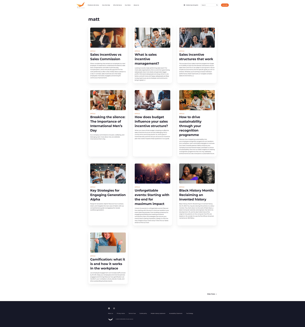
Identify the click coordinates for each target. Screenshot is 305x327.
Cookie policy (143, 313)
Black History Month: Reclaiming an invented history (196, 194)
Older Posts (212, 294)
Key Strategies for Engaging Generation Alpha (108, 194)
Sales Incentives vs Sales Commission (105, 57)
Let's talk (224, 5)
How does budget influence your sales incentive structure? (151, 121)
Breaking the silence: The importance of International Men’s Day (107, 123)
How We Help (106, 5)
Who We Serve (117, 5)
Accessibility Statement (175, 313)
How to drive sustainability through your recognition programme (190, 126)
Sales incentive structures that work (196, 57)
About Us (136, 5)
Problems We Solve (93, 5)
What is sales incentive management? (147, 59)
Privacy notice (121, 313)
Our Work (127, 5)
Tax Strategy (189, 313)
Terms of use (132, 313)
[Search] (217, 5)
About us (110, 313)
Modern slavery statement (158, 313)
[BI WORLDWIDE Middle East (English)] (80, 5)
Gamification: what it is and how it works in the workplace (107, 263)
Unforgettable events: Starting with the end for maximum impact (152, 197)
